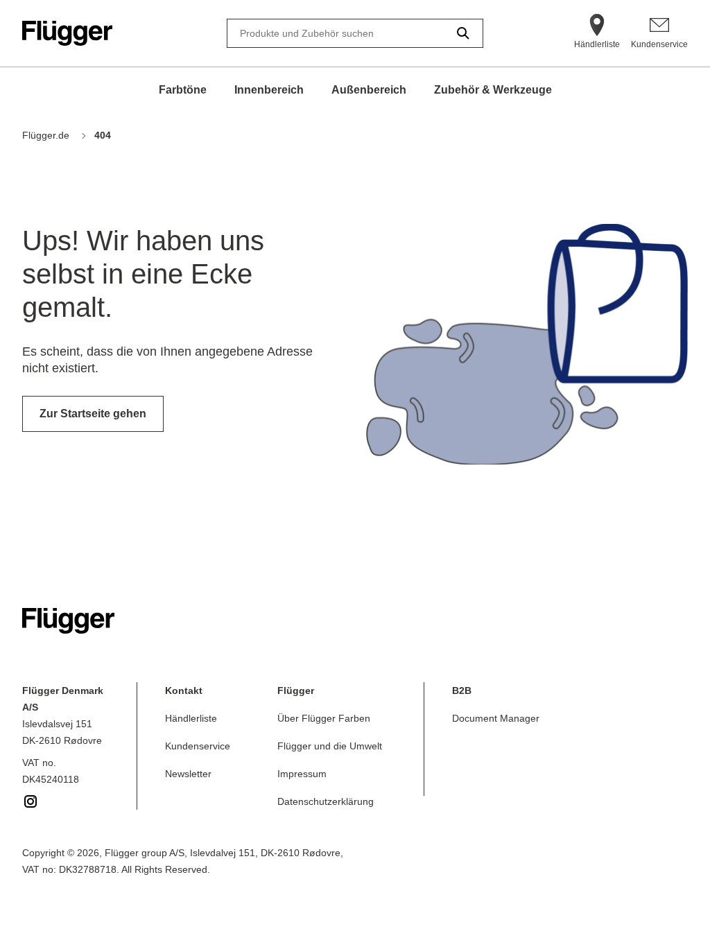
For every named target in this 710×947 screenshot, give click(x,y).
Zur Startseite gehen (93, 413)
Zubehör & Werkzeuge (493, 90)
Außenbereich (368, 90)
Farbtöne (183, 90)
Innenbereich (269, 90)
